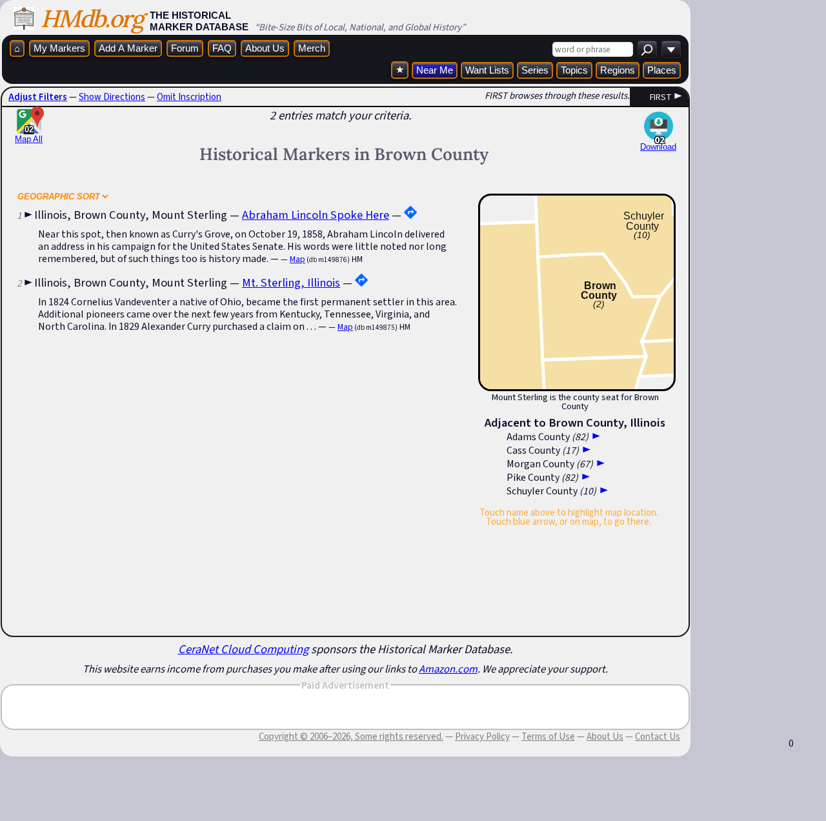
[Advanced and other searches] (671, 49)
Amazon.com (448, 669)
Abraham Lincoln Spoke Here (315, 215)
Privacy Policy (482, 736)
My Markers (59, 48)
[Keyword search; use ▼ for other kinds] (647, 49)
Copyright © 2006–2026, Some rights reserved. (351, 736)
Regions (617, 70)
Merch (311, 48)
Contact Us (657, 736)
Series (535, 70)
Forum (185, 48)
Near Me (434, 70)
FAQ (222, 48)
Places (661, 70)
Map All (29, 134)
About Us (265, 48)
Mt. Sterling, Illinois (291, 282)
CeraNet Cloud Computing (243, 649)
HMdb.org (92, 18)
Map (297, 259)
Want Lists (487, 70)
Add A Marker (128, 48)
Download (658, 147)
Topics (574, 70)
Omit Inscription (189, 96)
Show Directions (112, 96)
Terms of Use (548, 736)
